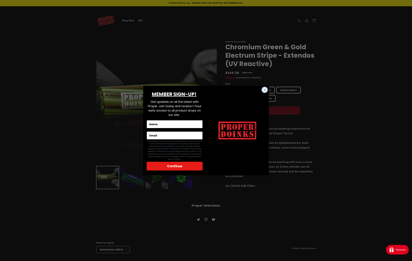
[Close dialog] (264, 90)
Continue (174, 166)
